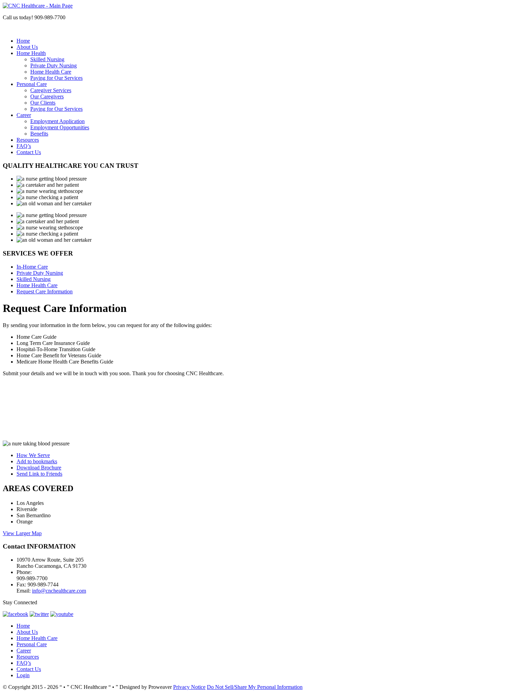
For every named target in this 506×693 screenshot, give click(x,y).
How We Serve (33, 455)
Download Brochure (39, 467)
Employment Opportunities (59, 127)
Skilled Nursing (47, 59)
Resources (28, 140)
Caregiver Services (50, 90)
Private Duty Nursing (53, 65)
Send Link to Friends (39, 474)
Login (23, 675)
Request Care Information (45, 291)
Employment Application (57, 121)
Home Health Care (50, 72)
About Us (27, 47)
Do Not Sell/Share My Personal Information (255, 687)
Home (23, 41)
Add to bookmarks (37, 461)
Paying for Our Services (56, 78)
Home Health (31, 53)
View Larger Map (22, 533)
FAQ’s (24, 146)
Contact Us (29, 152)
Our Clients (42, 103)
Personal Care (32, 84)
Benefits (39, 134)
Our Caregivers (47, 96)
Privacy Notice (189, 687)
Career (24, 115)
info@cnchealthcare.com (59, 591)
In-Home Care (32, 267)
